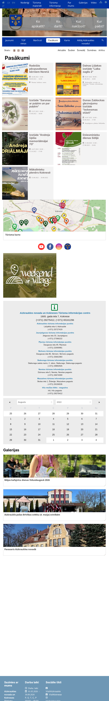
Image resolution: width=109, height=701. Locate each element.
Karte (67, 40)
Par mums (71, 4)
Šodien (71, 50)
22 (11, 435)
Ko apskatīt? (38, 23)
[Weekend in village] (29, 275)
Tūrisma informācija (55, 4)
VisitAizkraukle (53, 691)
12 (68, 424)
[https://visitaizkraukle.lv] (16, 22)
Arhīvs (101, 50)
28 (53, 413)
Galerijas (83, 2)
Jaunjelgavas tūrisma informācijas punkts (55, 333)
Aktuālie (62, 50)
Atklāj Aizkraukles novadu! (85, 42)
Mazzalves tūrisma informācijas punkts (55, 378)
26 (25, 413)
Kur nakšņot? (78, 23)
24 (39, 435)
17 (39, 429)
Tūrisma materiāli (37, 4)
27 (39, 413)
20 (82, 429)
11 (53, 424)
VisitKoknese (55, 694)
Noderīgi (25, 2)
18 (53, 429)
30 (82, 413)
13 (82, 424)
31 (96, 413)
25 (11, 413)
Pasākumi (53, 40)
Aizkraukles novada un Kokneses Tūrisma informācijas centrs (55, 313)
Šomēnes (91, 50)
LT (3, 5)
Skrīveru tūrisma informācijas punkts (55, 351)
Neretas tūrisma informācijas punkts (55, 369)
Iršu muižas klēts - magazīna (55, 388)
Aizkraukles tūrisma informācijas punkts (55, 324)
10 (39, 424)
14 (96, 424)
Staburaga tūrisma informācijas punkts (55, 360)
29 (68, 413)
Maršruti (37, 40)
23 (25, 435)
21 (96, 429)
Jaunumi (9, 40)
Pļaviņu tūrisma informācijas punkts (55, 342)
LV (8, 2)
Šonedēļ (81, 50)
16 (25, 429)
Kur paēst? (99, 23)
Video (94, 2)
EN (13, 2)
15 (11, 429)
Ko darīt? (58, 23)
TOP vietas (23, 42)
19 (68, 429)
